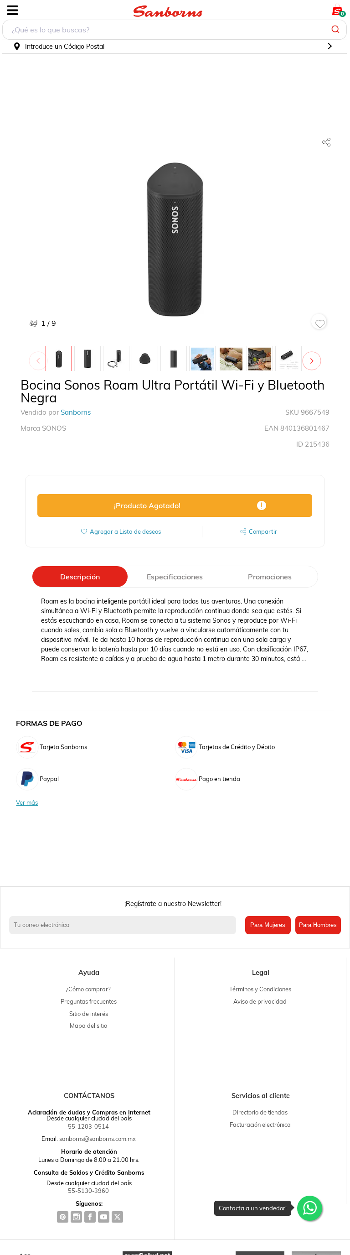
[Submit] (336, 29)
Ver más (27, 803)
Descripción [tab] (80, 576)
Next (313, 356)
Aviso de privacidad (260, 1001)
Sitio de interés (88, 1013)
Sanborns (76, 412)
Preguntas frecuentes (89, 1001)
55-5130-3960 (88, 1190)
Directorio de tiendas (260, 1112)
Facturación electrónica (260, 1124)
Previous (40, 356)
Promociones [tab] (270, 576)
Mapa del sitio (88, 1025)
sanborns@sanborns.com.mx (97, 1138)
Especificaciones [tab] (175, 576)
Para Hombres (318, 925)
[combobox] (174, 30)
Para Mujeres (267, 925)
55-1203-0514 (88, 1126)
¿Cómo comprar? (88, 989)
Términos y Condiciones (260, 989)
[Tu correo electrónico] (125, 925)
